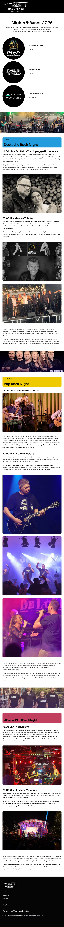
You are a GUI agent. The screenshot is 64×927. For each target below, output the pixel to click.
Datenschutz (39, 915)
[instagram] (6, 905)
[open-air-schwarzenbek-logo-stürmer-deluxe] (13, 62)
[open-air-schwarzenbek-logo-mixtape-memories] (13, 86)
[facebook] (3, 905)
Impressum (32, 915)
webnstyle (25, 915)
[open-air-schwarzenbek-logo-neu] (16, 2)
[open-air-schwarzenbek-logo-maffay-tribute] (13, 38)
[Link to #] (59, 6)
